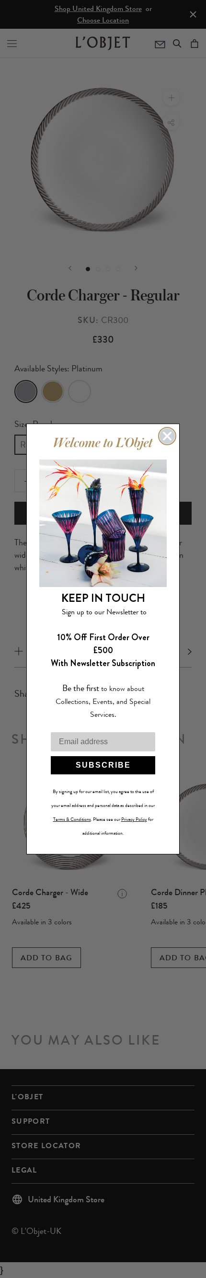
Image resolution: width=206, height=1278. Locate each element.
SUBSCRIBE (103, 765)
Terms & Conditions (72, 819)
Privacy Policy (134, 819)
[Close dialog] (167, 436)
